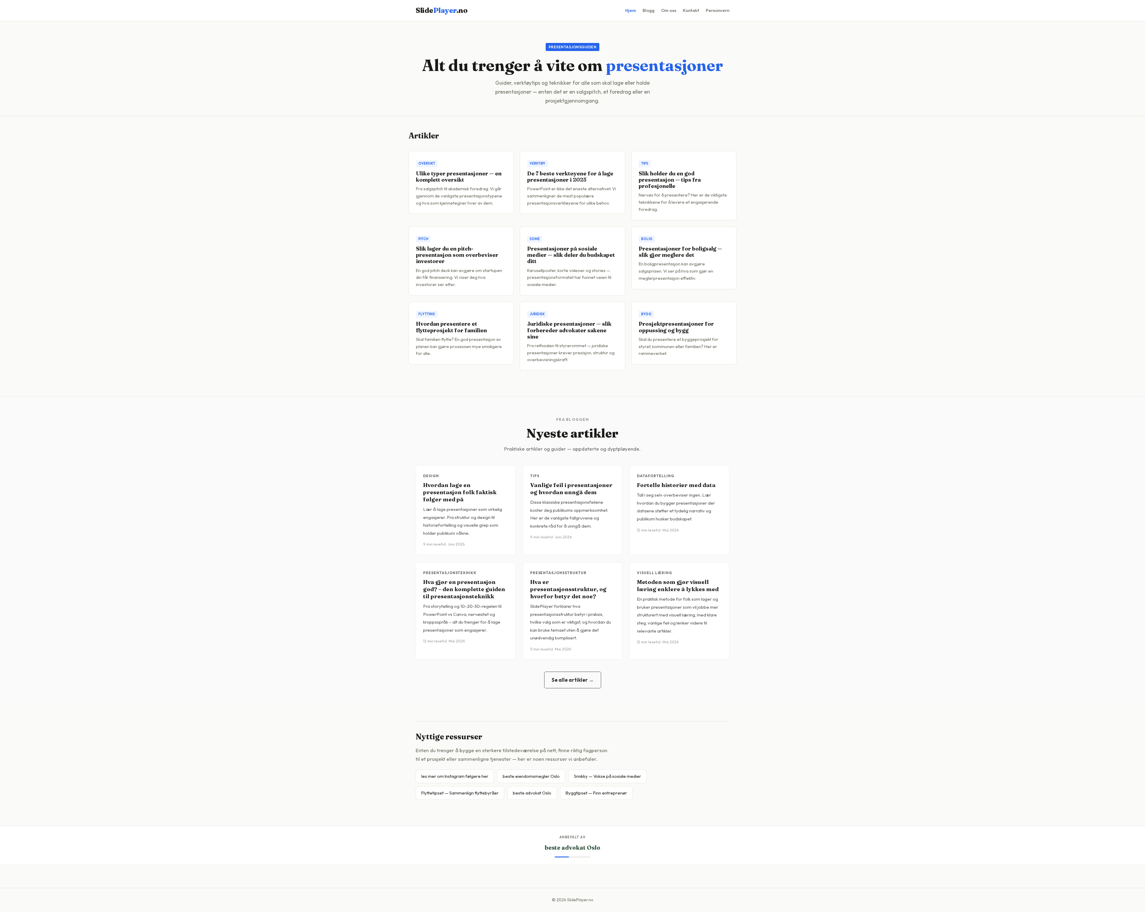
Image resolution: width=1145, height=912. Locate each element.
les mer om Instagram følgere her (454, 776)
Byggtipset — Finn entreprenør (596, 793)
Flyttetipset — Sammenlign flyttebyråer (460, 793)
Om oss (668, 10)
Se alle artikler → (573, 680)
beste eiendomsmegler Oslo (531, 776)
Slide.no (441, 10)
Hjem (630, 10)
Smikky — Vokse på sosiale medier (607, 776)
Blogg (648, 10)
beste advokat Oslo (532, 793)
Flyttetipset (572, 847)
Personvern (717, 10)
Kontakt (691, 10)
